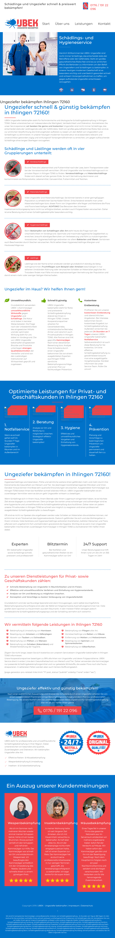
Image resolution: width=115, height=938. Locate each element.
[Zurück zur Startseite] (21, 24)
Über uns (62, 24)
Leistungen (84, 24)
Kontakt (104, 24)
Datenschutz (87, 906)
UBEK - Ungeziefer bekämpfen (52, 906)
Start (46, 24)
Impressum (74, 906)
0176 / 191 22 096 (60, 710)
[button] (57, 911)
